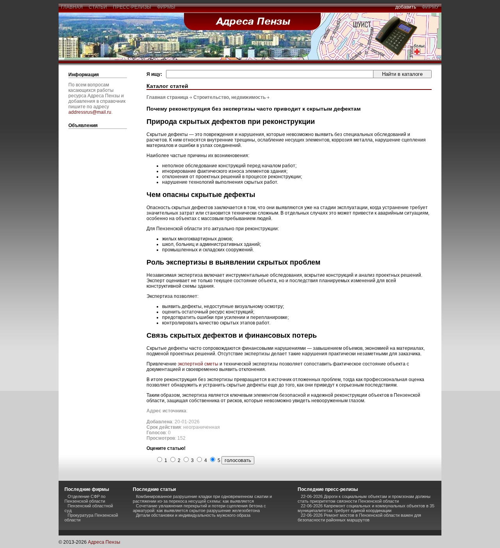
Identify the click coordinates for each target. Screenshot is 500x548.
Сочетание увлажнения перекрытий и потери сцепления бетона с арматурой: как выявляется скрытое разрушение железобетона (199, 508)
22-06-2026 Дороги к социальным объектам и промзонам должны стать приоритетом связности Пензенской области (364, 498)
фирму (430, 7)
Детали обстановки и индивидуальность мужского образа (193, 515)
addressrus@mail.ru (89, 112)
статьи (97, 7)
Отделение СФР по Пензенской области (84, 498)
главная (72, 7)
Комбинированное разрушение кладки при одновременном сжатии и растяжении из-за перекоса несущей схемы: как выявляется (202, 498)
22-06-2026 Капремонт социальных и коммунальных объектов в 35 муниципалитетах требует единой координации (366, 508)
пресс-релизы (132, 7)
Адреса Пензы (104, 542)
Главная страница (167, 97)
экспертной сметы (198, 364)
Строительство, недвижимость (229, 97)
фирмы (166, 7)
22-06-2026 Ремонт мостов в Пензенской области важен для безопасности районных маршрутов (359, 517)
